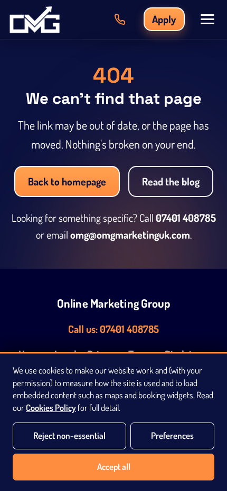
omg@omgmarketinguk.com (130, 234)
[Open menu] (207, 19)
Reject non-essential (69, 435)
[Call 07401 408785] (119, 19)
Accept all (113, 466)
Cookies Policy (51, 407)
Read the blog (171, 181)
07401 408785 (186, 217)
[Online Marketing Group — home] (34, 19)
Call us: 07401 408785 (113, 329)
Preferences (172, 435)
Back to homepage (67, 181)
